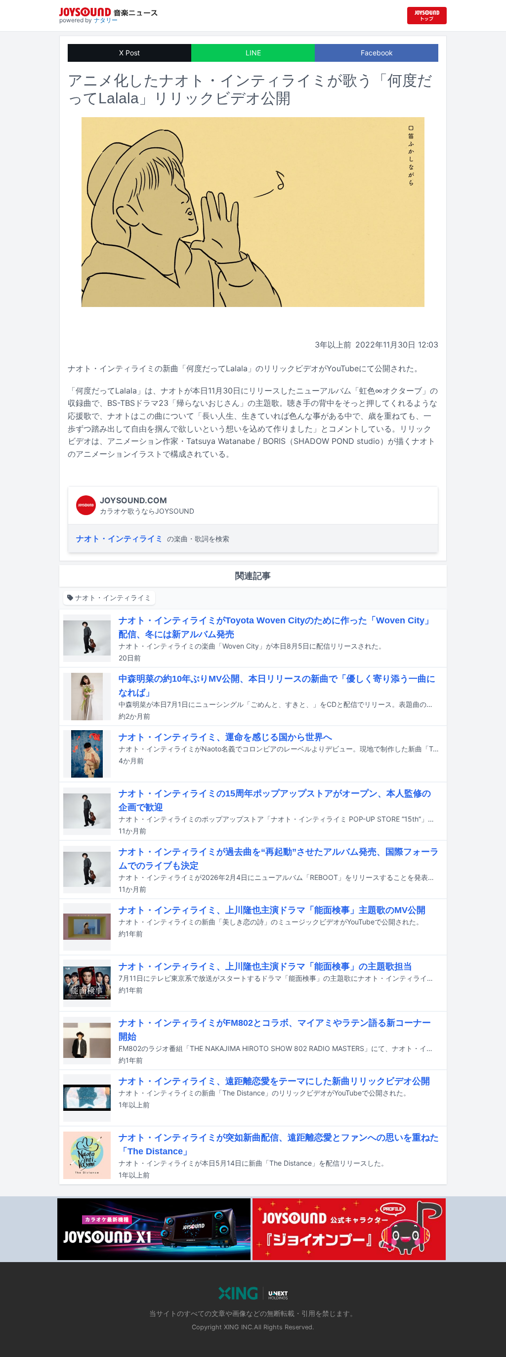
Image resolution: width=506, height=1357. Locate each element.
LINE (253, 52)
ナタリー (106, 20)
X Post (129, 52)
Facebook (377, 52)
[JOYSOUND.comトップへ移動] (427, 15)
